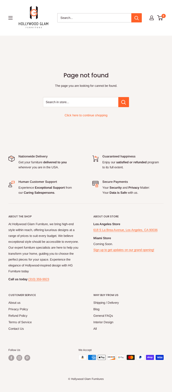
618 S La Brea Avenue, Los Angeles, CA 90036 (125, 230)
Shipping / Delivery (106, 302)
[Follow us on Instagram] (19, 358)
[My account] (152, 18)
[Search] (136, 17)
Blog (96, 309)
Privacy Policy (18, 309)
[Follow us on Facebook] (11, 358)
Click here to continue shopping (86, 115)
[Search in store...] (123, 102)
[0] (160, 17)
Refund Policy (17, 315)
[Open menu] (10, 17)
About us (14, 302)
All (95, 328)
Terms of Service (20, 322)
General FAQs (103, 315)
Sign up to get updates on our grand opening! (123, 250)
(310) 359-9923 (38, 279)
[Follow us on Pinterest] (27, 358)
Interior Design (103, 322)
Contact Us (16, 328)
